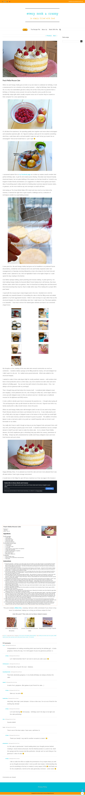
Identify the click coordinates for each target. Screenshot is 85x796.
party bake (13, 637)
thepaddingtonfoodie (6, 671)
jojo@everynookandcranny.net (76, 1)
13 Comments (31, 637)
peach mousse (22, 637)
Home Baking (27, 635)
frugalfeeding (5, 698)
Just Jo (5, 635)
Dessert (22, 635)
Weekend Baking (33, 635)
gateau (52, 635)
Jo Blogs (7, 655)
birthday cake (41, 635)
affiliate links (18, 608)
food (50, 635)
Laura (4, 645)
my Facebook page (24, 174)
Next (54, 35)
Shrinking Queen (6, 663)
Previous (49, 35)
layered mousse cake (6, 637)
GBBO (55, 635)
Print (48, 537)
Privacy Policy (42, 787)
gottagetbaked (5, 743)
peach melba (17, 637)
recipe (27, 637)
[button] (60, 29)
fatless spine (46, 635)
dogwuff (4, 682)
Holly (4, 719)
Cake (20, 635)
